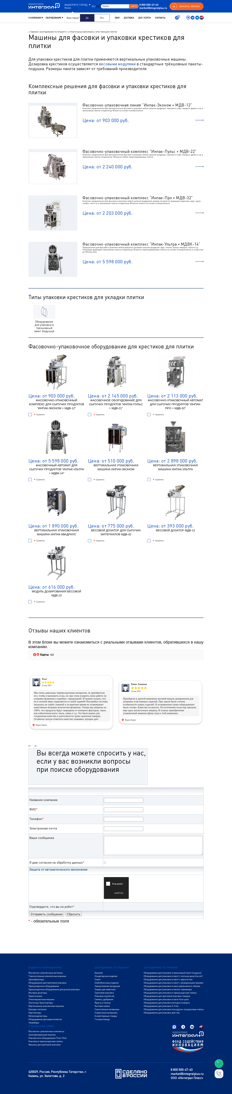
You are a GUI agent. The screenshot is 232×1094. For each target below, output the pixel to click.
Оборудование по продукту (53, 32)
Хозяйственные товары (106, 1016)
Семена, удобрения (104, 999)
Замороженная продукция (107, 986)
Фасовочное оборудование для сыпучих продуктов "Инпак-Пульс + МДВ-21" (116, 404)
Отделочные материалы (106, 1013)
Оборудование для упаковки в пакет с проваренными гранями (173, 983)
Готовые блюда (102, 1019)
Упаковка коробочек (105, 996)
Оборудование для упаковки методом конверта (167, 1003)
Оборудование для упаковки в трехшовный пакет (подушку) (172, 973)
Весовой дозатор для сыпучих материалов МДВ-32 (116, 532)
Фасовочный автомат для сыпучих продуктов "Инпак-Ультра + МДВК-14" (56, 469)
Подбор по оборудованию (44, 967)
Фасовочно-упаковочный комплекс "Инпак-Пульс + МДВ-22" (139, 151)
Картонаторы (34, 1013)
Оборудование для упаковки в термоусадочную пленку (170, 993)
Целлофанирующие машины (42, 1035)
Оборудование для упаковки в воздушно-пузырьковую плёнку (174, 1009)
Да (87, 17)
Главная (34, 32)
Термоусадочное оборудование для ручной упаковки (54, 989)
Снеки (98, 979)
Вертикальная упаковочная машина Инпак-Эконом (116, 467)
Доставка (129, 17)
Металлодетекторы (37, 1016)
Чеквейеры (33, 1023)
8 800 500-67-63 (148, 4)
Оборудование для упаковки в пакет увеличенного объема (172, 986)
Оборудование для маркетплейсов (45, 1019)
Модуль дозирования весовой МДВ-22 (56, 593)
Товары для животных (105, 989)
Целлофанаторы (36, 979)
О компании (34, 17)
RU (93, 6)
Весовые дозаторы (37, 993)
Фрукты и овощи (103, 1003)
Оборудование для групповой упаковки (47, 983)
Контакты (160, 17)
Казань (68, 8)
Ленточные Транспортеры (40, 1003)
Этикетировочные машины (41, 999)
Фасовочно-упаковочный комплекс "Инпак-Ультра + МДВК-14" (141, 244)
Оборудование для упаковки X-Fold (161, 1006)
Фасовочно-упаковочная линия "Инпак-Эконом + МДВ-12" (137, 105)
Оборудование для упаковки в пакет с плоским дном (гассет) (173, 976)
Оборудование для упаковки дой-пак (162, 1013)
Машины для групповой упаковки (44, 1045)
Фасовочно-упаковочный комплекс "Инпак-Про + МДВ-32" (138, 197)
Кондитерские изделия (106, 976)
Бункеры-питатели (37, 1009)
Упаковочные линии (41, 1026)
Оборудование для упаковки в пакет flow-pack (166, 999)
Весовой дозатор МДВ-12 (175, 530)
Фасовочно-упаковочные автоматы (45, 973)
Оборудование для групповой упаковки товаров (167, 996)
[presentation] (29, 744)
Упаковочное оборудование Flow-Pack (47, 1038)
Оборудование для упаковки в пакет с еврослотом (168, 979)
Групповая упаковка (104, 993)
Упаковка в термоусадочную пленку (45, 1041)
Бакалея (99, 973)
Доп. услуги (144, 17)
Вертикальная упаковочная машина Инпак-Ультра (175, 467)
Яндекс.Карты (41, 725)
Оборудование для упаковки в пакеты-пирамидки (168, 989)
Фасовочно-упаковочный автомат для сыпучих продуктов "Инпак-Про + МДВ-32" (175, 404)
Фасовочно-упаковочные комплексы (46, 1031)
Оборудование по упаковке (161, 967)
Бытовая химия (102, 1006)
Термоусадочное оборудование (43, 986)
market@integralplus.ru (153, 7)
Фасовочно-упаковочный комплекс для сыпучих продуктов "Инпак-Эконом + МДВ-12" (56, 404)
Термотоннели (35, 996)
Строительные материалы (81, 32)
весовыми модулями (117, 63)
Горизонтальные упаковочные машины (47, 976)
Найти (134, 6)
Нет (102, 17)
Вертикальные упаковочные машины (46, 1006)
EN (98, 6)
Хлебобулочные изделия (107, 983)
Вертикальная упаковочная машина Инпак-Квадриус (56, 532)
